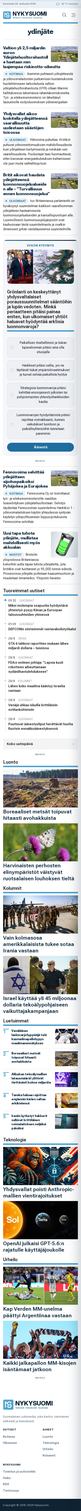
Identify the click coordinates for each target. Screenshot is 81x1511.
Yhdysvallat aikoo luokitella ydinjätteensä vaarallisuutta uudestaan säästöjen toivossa (25, 123)
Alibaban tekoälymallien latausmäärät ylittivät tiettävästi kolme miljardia (31, 1078)
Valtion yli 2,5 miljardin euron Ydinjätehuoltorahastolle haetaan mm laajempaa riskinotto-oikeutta (31, 57)
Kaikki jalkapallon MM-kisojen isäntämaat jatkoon (39, 1366)
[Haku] (64, 15)
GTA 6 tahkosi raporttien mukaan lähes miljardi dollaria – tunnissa (38, 646)
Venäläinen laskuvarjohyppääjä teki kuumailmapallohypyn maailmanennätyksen (29, 1037)
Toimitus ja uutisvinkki (19, 1471)
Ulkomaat (10, 1443)
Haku (7, 1478)
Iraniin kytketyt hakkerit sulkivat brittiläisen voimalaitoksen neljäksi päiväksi (29, 1122)
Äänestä (40, 447)
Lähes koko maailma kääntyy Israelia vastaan (36, 688)
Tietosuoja (11, 1490)
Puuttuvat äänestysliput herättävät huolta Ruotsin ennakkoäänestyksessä (40, 726)
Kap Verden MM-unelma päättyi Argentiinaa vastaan (37, 1312)
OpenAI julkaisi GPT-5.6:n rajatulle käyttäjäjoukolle (33, 1246)
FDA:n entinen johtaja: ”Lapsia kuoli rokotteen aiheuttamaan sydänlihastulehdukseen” (35, 667)
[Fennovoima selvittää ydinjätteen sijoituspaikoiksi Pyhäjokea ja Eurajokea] (64, 478)
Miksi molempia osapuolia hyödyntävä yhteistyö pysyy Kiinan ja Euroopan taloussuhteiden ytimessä (38, 610)
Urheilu (48, 1449)
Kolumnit (49, 1455)
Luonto (48, 1436)
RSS (6, 1484)
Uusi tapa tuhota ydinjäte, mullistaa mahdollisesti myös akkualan (21, 540)
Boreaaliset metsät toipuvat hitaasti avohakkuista (37, 814)
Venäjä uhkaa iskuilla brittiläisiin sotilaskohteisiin (33, 707)
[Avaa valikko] (73, 15)
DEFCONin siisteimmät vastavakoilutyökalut (42, 629)
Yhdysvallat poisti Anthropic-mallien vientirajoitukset (38, 1192)
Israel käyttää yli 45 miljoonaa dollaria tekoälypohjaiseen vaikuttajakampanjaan (39, 1004)
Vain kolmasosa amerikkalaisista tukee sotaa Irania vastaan (38, 944)
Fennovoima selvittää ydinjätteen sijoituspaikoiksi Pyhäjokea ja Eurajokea (25, 479)
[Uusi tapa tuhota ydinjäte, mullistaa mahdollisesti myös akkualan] (64, 544)
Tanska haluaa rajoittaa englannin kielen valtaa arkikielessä (28, 1099)
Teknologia (51, 1443)
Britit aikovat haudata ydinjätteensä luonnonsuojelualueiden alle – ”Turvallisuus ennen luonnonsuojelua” (26, 184)
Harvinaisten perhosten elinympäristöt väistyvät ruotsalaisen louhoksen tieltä (38, 871)
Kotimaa (9, 1436)
